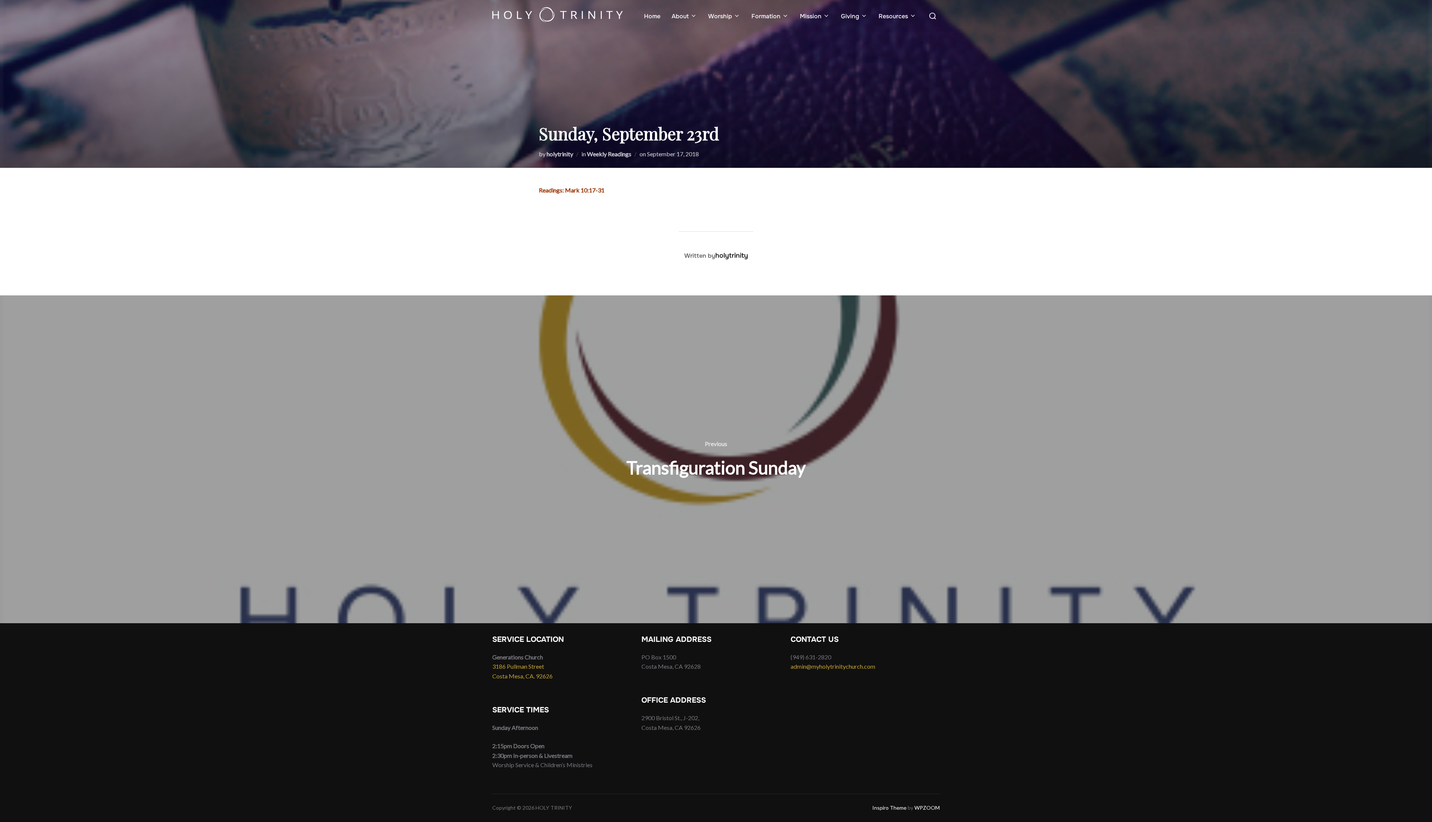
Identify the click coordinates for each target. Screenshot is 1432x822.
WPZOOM (927, 807)
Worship (720, 16)
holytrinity (560, 153)
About (680, 16)
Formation (766, 16)
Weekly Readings (609, 153)
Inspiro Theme (889, 807)
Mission (811, 16)
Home (652, 16)
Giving (850, 16)
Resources (893, 16)
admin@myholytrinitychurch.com (833, 666)
